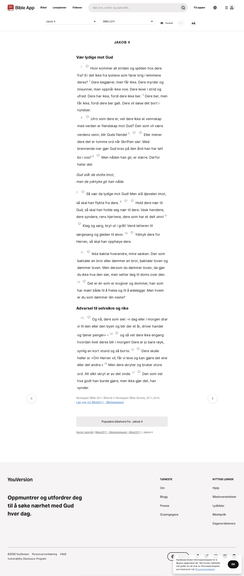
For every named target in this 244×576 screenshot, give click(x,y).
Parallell (169, 23)
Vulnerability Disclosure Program (27, 558)
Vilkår (63, 554)
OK (233, 564)
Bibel (43, 7)
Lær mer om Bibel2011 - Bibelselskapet (100, 402)
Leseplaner (59, 7)
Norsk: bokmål (84, 432)
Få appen (199, 7)
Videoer (77, 7)
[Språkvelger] (215, 7)
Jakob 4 (50, 21)
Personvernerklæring (44, 554)
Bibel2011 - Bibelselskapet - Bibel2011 (118, 432)
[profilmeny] (229, 7)
